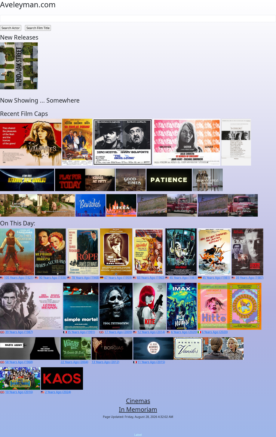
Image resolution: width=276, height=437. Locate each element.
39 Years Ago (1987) (249, 278)
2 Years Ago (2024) (58, 392)
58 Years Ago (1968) (19, 362)
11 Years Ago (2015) (151, 362)
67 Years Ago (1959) (118, 278)
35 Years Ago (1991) (81, 332)
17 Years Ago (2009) (118, 332)
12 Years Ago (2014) (151, 332)
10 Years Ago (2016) (19, 392)
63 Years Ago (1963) (151, 278)
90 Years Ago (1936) (53, 278)
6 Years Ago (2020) (184, 332)
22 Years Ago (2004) (74, 362)
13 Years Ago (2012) (105, 362)
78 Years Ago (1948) (85, 278)
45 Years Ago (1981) (183, 278)
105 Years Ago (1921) (18, 278)
